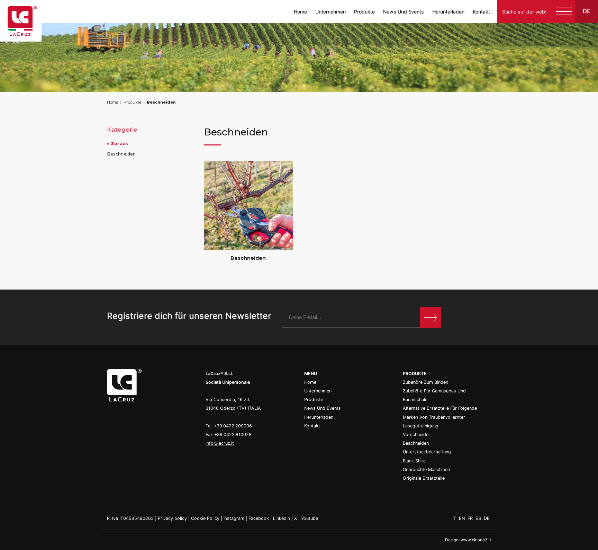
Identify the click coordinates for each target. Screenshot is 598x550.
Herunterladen (448, 12)
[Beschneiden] (248, 205)
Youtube (309, 518)
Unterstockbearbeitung (427, 451)
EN (462, 518)
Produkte (364, 12)
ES (478, 518)
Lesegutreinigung (420, 425)
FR (471, 518)
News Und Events (403, 12)
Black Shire (414, 460)
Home (300, 12)
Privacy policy (172, 518)
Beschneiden (161, 102)
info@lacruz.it (220, 443)
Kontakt (481, 12)
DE (487, 518)
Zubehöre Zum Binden (425, 382)
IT (454, 518)
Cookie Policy (205, 518)
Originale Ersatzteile (424, 478)
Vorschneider (416, 434)
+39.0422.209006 (233, 425)
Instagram (234, 518)
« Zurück (117, 143)
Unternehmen (330, 12)
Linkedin (281, 518)
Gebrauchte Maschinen (426, 469)
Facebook (258, 518)
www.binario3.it (476, 539)
